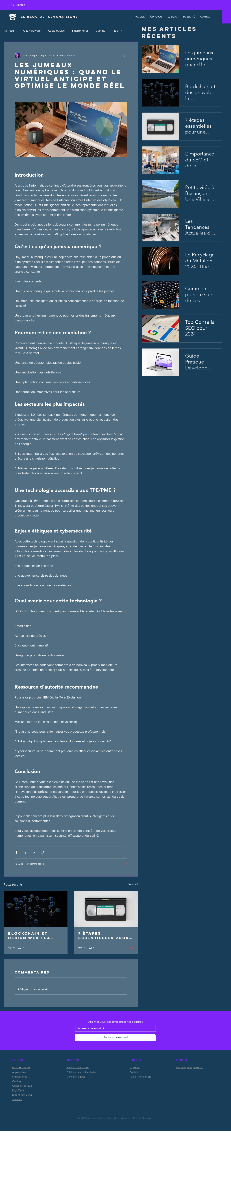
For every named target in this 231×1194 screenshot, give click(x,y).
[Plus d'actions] (125, 55)
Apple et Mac (56, 30)
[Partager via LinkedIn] (34, 852)
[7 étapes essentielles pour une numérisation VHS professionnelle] (106, 909)
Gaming (100, 30)
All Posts (9, 30)
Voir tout (133, 883)
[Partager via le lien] (43, 852)
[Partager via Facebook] (16, 852)
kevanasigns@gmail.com (189, 1067)
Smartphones (80, 30)
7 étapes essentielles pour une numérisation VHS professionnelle (103, 935)
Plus (115, 30)
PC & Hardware (31, 30)
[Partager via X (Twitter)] (25, 852)
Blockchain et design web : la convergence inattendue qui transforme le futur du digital (31, 935)
